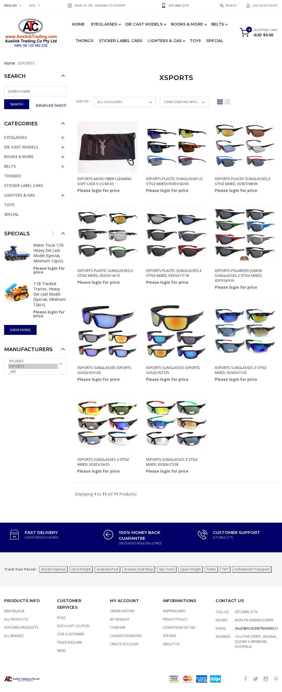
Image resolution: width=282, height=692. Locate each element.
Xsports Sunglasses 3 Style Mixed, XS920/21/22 (241, 370)
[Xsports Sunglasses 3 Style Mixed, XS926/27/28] (176, 423)
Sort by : (83, 101)
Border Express (53, 569)
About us (171, 644)
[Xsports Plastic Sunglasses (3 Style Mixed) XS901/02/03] (176, 147)
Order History (122, 611)
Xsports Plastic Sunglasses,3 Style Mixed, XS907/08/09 (242, 181)
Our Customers (70, 634)
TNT (225, 569)
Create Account (124, 644)
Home (78, 24)
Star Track (166, 569)
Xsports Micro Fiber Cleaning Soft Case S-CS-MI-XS (104, 181)
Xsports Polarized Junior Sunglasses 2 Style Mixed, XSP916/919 (238, 275)
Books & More (187, 24)
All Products (16, 619)
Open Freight (190, 569)
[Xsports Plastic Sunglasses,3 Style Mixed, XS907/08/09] (245, 147)
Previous (45, 233)
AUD (32, 5)
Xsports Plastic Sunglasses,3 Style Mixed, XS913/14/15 (105, 273)
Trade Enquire (69, 642)
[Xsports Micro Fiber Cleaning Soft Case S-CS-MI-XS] (107, 147)
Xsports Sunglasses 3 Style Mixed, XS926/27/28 (172, 462)
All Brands (13, 635)
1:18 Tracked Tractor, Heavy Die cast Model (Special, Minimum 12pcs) (49, 294)
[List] (227, 101)
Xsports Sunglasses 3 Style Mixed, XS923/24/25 (103, 462)
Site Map (170, 635)
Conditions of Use (179, 627)
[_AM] (33, 371)
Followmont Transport (251, 569)
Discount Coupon (73, 626)
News (61, 650)
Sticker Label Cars (120, 40)
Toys (195, 40)
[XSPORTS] (33, 366)
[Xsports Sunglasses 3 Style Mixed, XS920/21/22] (245, 331)
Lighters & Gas (164, 40)
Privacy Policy (175, 619)
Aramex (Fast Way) (138, 569)
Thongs (84, 40)
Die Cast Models (144, 24)
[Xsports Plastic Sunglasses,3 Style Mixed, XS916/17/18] (176, 235)
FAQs (61, 617)
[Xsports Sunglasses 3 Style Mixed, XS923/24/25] (107, 423)
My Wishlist (119, 619)
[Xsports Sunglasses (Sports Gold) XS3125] (176, 331)
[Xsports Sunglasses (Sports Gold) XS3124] (107, 331)
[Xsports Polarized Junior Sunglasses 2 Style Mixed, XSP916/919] (245, 235)
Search (15, 76)
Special (214, 40)
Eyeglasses (104, 24)
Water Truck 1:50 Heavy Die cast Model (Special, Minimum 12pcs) (48, 252)
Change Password (126, 635)
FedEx (211, 569)
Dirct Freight (81, 569)
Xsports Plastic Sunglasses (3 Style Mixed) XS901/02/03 (174, 181)
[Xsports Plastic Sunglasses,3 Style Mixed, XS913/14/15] (107, 235)
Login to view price (92, 205)
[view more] (20, 330)
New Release (14, 611)
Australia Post (107, 569)
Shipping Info (174, 611)
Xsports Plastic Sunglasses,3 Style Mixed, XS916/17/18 (173, 273)
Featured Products (21, 627)
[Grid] (220, 101)
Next (52, 233)
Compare (117, 627)
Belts (217, 24)
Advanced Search (51, 105)
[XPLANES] (33, 361)
